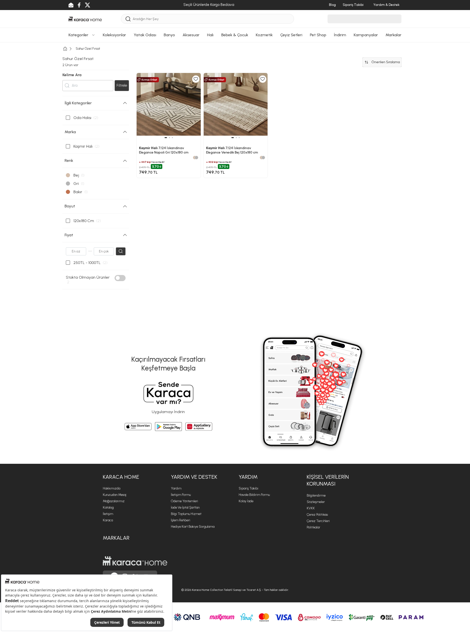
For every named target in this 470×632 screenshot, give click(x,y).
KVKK (311, 508)
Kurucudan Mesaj (114, 495)
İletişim (108, 514)
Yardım (176, 488)
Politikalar (313, 527)
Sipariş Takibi (248, 488)
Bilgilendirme (316, 495)
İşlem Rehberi (180, 520)
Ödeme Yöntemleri (184, 501)
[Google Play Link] (168, 427)
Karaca (108, 520)
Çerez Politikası (317, 515)
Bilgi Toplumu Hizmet (186, 514)
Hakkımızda (111, 488)
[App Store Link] (138, 427)
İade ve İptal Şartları (185, 507)
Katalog (108, 507)
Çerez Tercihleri (318, 521)
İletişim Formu (181, 495)
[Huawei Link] (198, 427)
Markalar (116, 538)
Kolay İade (246, 501)
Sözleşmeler (316, 502)
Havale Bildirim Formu (254, 495)
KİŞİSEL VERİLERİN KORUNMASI (328, 480)
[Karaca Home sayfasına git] (135, 561)
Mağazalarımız (114, 501)
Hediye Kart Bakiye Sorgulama (192, 527)
